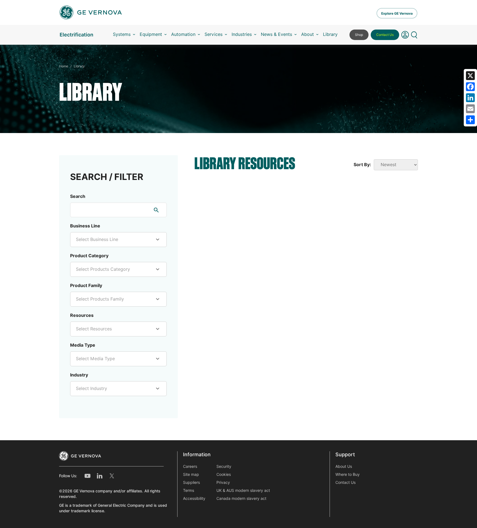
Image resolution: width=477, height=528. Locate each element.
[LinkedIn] (470, 97)
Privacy (223, 482)
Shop (359, 35)
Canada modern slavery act (241, 498)
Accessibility (194, 498)
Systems (122, 34)
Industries (242, 34)
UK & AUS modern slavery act (243, 490)
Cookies (223, 474)
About (307, 34)
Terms (188, 490)
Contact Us (385, 35)
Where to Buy (347, 474)
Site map (191, 474)
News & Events (276, 34)
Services (213, 34)
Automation (183, 34)
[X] (470, 75)
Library (330, 34)
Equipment (151, 34)
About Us (343, 466)
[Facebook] (470, 86)
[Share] (470, 119)
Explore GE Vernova (397, 13)
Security (223, 466)
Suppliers (191, 482)
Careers (190, 466)
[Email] (470, 108)
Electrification (76, 35)
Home (63, 66)
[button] (405, 35)
